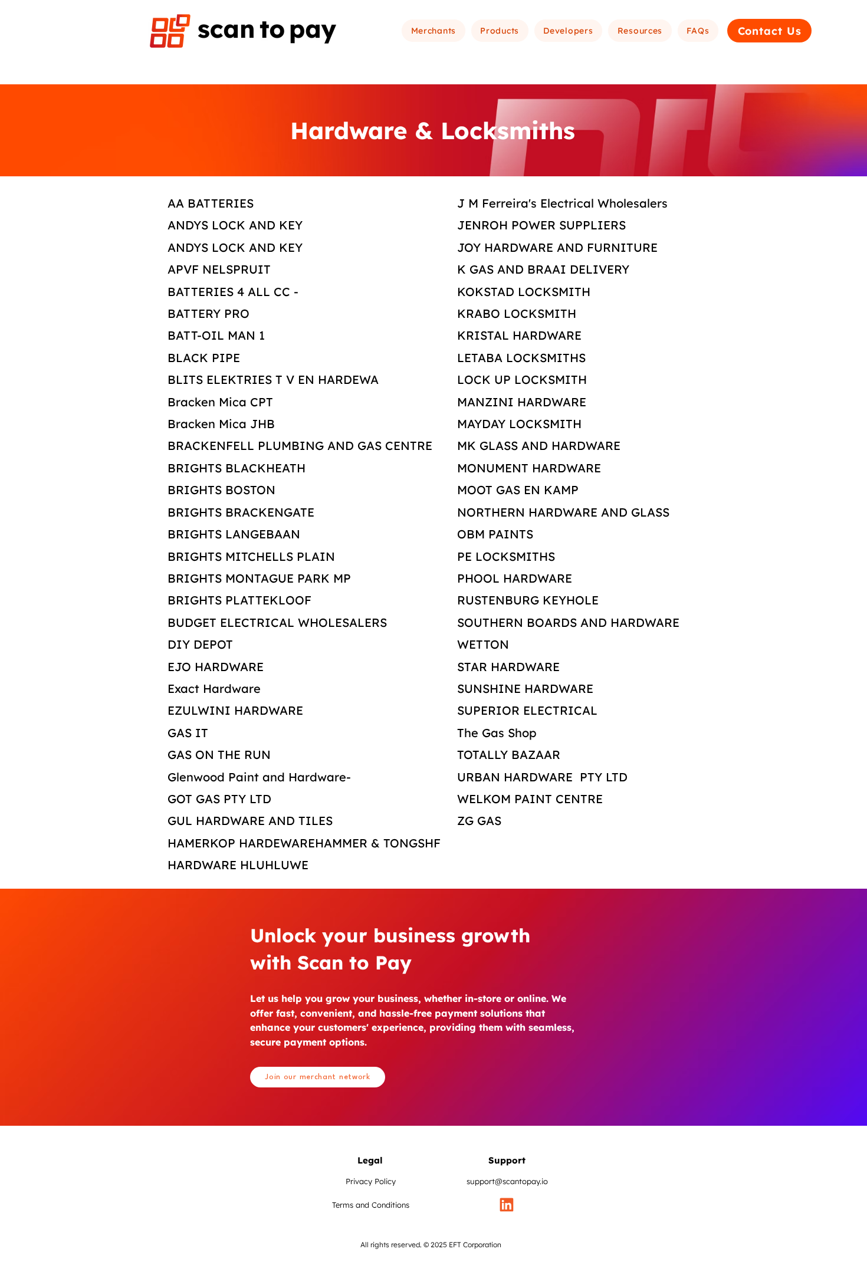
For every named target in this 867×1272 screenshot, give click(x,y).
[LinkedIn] (507, 1205)
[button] (433, 30)
